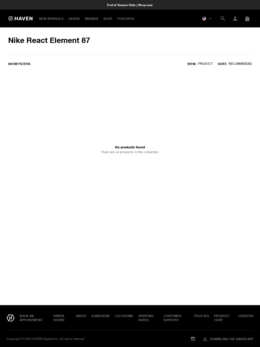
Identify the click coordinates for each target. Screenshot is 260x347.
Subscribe (100, 316)
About (81, 316)
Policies (201, 316)
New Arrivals (51, 19)
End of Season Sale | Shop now (130, 5)
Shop (107, 19)
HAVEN (74, 19)
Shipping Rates (146, 318)
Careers (245, 316)
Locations (124, 316)
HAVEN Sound (59, 318)
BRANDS (91, 19)
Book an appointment (31, 318)
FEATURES (125, 19)
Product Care (222, 318)
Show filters (19, 64)
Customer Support (173, 318)
